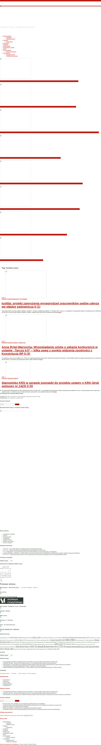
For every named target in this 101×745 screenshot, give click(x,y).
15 (8, 573)
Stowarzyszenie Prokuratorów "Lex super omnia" (85, 644)
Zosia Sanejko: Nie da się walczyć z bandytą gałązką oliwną (21, 260)
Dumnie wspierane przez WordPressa (9, 744)
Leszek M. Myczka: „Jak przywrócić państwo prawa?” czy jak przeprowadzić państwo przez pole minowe (38, 107)
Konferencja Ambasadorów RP (43, 640)
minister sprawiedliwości (52, 642)
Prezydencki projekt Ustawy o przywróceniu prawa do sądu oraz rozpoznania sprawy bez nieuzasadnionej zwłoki (38, 554)
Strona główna (7, 36)
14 (7, 573)
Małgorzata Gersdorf (28, 642)
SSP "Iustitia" (69, 644)
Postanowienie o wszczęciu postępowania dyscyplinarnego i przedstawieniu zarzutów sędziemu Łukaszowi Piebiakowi (50, 553)
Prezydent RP (27, 644)
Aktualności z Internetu (9, 534)
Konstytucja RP (10, 54)
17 (0, 575)
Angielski (9, 37)
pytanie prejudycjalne (49, 644)
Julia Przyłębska (20, 640)
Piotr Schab (3, 644)
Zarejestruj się (6, 679)
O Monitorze (6, 53)
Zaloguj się (6, 681)
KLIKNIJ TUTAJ (28, 715)
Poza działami (7, 50)
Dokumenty (9, 41)
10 (0, 573)
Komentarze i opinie (8, 47)
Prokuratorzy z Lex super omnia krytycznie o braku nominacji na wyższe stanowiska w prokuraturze (31, 551)
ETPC (36, 637)
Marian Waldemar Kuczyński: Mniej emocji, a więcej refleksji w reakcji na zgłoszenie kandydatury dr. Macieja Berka (41, 183)
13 (5, 573)
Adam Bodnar (15, 637)
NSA (90, 642)
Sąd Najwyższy (25, 646)
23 (10, 575)
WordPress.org (6, 685)
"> (3, 297)
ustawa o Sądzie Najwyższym (31, 649)
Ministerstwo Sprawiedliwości (67, 642)
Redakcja (10, 299)
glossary (5, 535)
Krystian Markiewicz (81, 640)
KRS (70, 639)
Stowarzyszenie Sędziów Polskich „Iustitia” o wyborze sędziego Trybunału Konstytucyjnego (33, 234)
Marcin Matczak (90, 640)
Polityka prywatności (12, 56)
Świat (4, 49)
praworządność (17, 644)
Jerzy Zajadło (11, 640)
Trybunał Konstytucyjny (49, 646)
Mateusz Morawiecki (16, 642)
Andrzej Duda (27, 637)
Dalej (60, 312)
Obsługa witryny (10, 39)
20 (5, 575)
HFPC (52, 637)
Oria (25, 744)
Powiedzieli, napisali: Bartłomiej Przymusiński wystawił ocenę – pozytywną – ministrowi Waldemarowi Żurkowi (40, 209)
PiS (10, 644)
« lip (1, 580)
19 (4, 575)
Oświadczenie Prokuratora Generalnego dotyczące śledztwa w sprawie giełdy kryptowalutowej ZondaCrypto (39, 81)
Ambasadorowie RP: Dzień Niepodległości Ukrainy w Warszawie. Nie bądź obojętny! (30, 158)
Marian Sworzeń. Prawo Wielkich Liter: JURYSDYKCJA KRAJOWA (27, 550)
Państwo (5, 40)
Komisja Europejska (31, 640)
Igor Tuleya (59, 637)
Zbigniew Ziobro (53, 649)
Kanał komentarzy (7, 684)
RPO (59, 644)
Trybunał (5, 44)
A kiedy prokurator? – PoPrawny (11, 553)
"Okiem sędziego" (4, 637)
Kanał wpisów (6, 682)
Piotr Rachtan (95, 642)
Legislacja (6, 43)
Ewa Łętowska (45, 637)
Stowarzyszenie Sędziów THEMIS (7, 646)
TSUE (9, 649)
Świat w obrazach (11, 51)
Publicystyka (6, 46)
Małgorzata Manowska (39, 642)
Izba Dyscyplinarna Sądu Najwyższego (76, 637)
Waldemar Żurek (43, 649)
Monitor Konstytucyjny (32, 18)
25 (2, 577)
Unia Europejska (18, 649)
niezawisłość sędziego (81, 642)
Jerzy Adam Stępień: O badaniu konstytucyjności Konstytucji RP (25, 548)
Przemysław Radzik (38, 644)
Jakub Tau (93, 637)
